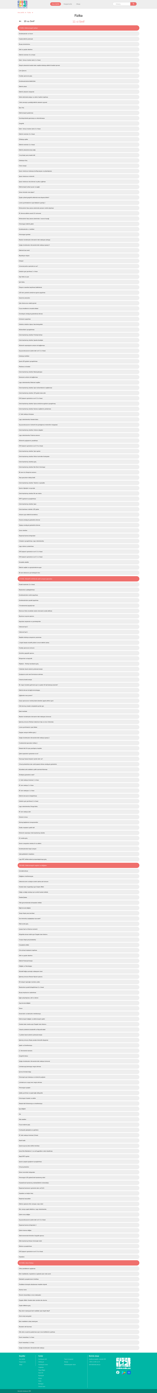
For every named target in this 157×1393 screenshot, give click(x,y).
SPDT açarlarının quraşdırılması (27, 499)
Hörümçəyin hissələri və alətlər (27, 1098)
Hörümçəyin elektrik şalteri (26, 224)
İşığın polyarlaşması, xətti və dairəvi (28, 998)
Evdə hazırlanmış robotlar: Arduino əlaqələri (31, 430)
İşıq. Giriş (21, 107)
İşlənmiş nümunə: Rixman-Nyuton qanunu (30, 976)
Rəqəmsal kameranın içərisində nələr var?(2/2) (31, 1188)
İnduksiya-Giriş (23, 160)
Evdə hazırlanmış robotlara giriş (27, 462)
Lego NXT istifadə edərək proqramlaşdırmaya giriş (32, 859)
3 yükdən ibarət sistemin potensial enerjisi (30, 1035)
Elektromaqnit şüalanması (26, 113)
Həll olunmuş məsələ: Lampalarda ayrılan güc (31, 706)
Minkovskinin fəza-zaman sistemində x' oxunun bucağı (34, 218)
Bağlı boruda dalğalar (25, 908)
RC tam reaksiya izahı (25, 812)
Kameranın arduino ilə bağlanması (28, 377)
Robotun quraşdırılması (25, 1246)
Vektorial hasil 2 (23, 627)
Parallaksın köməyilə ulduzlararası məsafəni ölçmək (33, 1284)
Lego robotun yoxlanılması (26, 546)
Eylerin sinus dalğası (24, 1214)
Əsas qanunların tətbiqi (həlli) (27, 477)
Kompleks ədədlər (24, 562)
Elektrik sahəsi (23, 86)
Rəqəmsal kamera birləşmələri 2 (27, 1225)
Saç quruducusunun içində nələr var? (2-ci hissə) (32, 1220)
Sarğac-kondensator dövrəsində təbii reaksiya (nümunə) (34, 1061)
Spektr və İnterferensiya (25, 1045)
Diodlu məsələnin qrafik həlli (27, 827)
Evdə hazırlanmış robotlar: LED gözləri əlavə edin (32, 393)
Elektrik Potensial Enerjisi (26, 961)
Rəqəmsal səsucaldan (25, 1198)
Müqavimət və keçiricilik (25, 658)
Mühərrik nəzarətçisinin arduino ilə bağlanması (32, 345)
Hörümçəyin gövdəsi (24, 234)
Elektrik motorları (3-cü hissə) (27, 55)
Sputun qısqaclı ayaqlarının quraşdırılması (30, 1161)
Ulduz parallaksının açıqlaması (27, 1268)
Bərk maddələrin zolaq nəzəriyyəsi (28, 1321)
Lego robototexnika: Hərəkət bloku (28, 419)
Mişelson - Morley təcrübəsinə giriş (28, 664)
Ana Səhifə (56, 4)
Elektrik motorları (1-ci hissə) (27, 144)
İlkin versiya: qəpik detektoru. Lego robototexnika (32, 1209)
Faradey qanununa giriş (25, 76)
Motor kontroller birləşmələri (27, 1172)
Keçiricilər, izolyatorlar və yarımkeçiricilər (30, 621)
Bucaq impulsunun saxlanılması (27, 992)
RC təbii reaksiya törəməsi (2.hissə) (28, 1135)
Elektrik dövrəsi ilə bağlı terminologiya (29, 690)
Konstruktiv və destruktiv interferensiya (30, 1013)
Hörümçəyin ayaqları (24, 1087)
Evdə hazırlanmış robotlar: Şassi (27, 504)
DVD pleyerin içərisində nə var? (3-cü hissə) (31, 1251)
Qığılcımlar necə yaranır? (25, 695)
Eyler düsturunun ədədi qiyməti (27, 303)
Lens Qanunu (22, 70)
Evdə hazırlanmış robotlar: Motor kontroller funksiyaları (34, 456)
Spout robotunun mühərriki (26, 176)
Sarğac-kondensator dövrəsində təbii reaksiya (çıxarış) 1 (34, 738)
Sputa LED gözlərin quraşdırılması (28, 361)
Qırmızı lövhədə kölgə (25, 1072)
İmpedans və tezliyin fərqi (26, 1193)
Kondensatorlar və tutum (26, 33)
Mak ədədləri (22, 1119)
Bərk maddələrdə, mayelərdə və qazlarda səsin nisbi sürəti (35, 1274)
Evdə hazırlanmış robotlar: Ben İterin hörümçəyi (32, 467)
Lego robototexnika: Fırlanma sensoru (29, 435)
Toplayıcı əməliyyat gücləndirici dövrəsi (29, 525)
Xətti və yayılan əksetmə (25, 49)
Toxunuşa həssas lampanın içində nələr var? (31, 759)
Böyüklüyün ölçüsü (24, 255)
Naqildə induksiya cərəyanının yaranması (30, 637)
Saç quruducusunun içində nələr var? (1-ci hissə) (32, 351)
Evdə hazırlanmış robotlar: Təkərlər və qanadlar (32, 483)
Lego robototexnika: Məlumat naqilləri (29, 382)
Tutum (20, 1008)
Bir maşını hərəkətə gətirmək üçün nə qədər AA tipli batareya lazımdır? (38, 685)
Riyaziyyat (41, 1375)
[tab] (78, 28)
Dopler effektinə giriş (24, 1305)
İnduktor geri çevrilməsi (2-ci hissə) (28, 801)
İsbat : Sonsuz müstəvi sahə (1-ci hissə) (30, 60)
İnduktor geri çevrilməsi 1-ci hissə (28, 271)
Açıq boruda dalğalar (24, 1003)
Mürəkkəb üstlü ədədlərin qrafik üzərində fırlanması (33, 769)
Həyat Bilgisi (41, 1370)
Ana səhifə (21, 12)
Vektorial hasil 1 (23, 632)
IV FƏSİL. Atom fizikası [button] (26, 1263)
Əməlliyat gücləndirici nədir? (26, 775)
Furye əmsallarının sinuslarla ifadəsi (28, 308)
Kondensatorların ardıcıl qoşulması (28, 595)
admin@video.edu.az (94, 1364)
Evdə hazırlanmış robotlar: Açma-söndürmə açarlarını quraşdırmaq (37, 403)
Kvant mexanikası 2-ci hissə (26, 1337)
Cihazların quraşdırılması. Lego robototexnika (31, 541)
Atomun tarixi (23, 1289)
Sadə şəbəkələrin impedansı (26, 854)
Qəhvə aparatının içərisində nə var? (28, 753)
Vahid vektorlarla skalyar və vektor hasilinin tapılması (33, 97)
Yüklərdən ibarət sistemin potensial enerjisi (31, 669)
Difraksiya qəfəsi (23, 139)
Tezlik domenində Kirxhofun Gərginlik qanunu (31, 1235)
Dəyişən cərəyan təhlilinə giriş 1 (27, 732)
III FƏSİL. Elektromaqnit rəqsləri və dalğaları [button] (33, 865)
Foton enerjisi (22, 166)
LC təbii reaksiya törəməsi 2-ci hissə (29, 780)
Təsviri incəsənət (68, 1359)
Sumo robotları (23, 530)
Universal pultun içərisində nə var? (28, 266)
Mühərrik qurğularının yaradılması (28, 440)
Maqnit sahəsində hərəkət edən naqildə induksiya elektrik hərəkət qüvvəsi (39, 65)
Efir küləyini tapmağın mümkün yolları (29, 982)
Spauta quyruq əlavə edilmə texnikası (29, 1146)
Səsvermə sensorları (24, 298)
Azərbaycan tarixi (43, 1364)
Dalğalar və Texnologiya (25, 966)
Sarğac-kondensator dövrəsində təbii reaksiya (31, 1348)
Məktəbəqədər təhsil (70, 1364)
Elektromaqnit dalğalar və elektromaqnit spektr (32, 1019)
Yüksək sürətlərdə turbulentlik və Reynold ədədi (32, 1029)
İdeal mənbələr (23, 711)
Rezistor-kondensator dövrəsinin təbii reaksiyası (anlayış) (34, 240)
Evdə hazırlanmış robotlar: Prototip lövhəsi (30, 335)
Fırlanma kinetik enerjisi (25, 679)
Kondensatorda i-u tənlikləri (26, 229)
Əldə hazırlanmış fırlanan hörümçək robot (30, 1241)
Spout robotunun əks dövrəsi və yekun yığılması (32, 181)
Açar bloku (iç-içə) (24, 277)
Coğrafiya (41, 1367)
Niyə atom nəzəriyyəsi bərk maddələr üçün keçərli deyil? (34, 1311)
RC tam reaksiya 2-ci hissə (26, 785)
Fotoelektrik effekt (24, 945)
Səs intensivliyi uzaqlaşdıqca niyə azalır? (30, 918)
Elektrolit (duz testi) (24, 250)
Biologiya (40, 1384)
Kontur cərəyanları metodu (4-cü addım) (30, 843)
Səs (20, 1114)
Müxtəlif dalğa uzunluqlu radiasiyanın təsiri (31, 971)
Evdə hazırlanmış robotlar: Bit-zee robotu (30, 493)
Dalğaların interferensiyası (26, 876)
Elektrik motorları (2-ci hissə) (27, 134)
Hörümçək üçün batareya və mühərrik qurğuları (32, 1077)
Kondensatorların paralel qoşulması (28, 600)
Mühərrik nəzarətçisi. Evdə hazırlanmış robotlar (32, 833)
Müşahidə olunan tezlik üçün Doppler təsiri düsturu (33, 934)
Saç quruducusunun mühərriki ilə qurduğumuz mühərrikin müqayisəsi (38, 425)
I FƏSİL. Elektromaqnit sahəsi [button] (28, 28)
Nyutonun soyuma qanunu (26, 616)
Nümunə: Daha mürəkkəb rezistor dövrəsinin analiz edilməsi (35, 611)
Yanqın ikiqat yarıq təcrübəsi (26, 913)
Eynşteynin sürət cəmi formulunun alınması (31, 674)
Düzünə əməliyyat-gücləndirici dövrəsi (29, 520)
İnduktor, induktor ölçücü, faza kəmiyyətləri (31, 324)
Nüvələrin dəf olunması (25, 1326)
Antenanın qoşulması (25, 319)
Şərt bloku (22, 282)
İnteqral (21, 261)
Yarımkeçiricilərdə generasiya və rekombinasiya (32, 118)
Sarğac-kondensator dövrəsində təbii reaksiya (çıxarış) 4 (34, 245)
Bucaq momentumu (24, 44)
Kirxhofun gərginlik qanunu (26, 653)
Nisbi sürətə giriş (23, 924)
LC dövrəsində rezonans (25, 1050)
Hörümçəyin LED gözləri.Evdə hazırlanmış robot (32, 1177)
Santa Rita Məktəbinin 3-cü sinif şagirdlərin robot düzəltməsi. (36, 1151)
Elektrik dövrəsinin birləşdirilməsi (28, 796)
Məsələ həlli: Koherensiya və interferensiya (30, 1103)
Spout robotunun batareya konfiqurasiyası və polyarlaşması (35, 171)
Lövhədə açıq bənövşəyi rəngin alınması (30, 1066)
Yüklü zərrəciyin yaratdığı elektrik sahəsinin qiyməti (33, 102)
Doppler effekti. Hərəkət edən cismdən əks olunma (33, 1300)
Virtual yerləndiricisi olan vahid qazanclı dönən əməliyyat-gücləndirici (38, 764)
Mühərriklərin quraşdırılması (26, 329)
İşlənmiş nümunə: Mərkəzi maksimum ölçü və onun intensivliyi (36, 722)
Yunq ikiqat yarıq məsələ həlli (27, 155)
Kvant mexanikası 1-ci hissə (26, 1342)
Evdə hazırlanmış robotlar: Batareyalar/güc (30, 372)
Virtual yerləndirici (24, 1167)
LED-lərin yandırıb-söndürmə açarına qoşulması (32, 292)
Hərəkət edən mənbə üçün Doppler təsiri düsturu (32, 1024)
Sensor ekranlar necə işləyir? (26, 192)
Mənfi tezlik (22, 1140)
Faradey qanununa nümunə (26, 648)
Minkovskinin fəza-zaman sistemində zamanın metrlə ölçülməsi (36, 208)
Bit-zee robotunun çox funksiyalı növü (29, 573)
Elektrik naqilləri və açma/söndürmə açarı (30, 567)
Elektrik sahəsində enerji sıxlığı (27, 150)
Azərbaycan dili (42, 1359)
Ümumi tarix (41, 1386)
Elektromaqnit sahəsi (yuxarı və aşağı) (29, 187)
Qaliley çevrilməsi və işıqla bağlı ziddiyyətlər (31, 1093)
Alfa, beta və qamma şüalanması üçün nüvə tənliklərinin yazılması (37, 1332)
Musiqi (66, 1362)
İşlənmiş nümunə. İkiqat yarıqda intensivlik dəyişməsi (33, 1040)
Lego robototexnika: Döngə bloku (28, 806)
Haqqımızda (68, 4)
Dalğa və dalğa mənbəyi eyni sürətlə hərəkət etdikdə (33, 892)
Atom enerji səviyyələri (25, 1316)
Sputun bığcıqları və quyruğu (27, 488)
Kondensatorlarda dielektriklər (27, 81)
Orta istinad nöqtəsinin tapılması (28, 950)
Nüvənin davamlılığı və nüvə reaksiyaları (30, 1295)
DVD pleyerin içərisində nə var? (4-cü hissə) (31, 446)
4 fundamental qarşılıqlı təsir (27, 605)
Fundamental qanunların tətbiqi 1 (28, 743)
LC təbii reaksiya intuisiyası (26, 414)
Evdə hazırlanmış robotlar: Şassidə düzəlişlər (31, 340)
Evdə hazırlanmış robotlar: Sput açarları (29, 451)
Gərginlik (21, 123)
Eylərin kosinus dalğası (25, 1230)
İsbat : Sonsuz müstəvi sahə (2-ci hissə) (30, 129)
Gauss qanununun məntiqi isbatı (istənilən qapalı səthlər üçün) (36, 701)
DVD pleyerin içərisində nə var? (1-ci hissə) (30, 557)
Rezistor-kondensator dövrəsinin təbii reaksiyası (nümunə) (35, 716)
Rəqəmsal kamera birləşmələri (27, 536)
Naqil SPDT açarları (24, 1156)
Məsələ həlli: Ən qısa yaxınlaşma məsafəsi (30, 748)
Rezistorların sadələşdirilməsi (27, 590)
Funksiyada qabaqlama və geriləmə (28, 1130)
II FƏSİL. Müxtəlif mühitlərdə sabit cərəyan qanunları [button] (35, 579)
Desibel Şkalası (23, 897)
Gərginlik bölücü (23, 1056)
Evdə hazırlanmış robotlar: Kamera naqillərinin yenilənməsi (35, 409)
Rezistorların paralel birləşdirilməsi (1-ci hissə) (31, 987)
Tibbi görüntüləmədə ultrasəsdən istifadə (30, 902)
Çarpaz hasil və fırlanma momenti (28, 929)
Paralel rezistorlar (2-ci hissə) (27, 584)
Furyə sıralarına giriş (24, 1124)
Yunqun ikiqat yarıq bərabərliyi (27, 939)
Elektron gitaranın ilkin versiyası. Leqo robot (31, 1204)
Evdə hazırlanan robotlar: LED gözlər (29, 509)
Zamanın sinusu (23, 817)
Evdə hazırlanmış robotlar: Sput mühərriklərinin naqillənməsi (35, 388)
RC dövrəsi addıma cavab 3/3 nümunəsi (30, 213)
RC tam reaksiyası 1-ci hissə (26, 790)
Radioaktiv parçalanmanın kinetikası (29, 1279)
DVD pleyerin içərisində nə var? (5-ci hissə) (30, 398)
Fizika (29, 12)
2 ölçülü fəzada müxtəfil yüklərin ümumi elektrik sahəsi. (34, 642)
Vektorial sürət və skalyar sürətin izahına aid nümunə (33, 881)
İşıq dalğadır (22, 1109)
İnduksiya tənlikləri (24, 356)
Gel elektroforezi (23, 871)
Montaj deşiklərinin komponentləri (28, 822)
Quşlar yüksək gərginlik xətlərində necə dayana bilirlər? (34, 197)
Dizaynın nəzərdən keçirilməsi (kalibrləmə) (30, 287)
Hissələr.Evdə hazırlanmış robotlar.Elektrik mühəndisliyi (34, 1183)
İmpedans (21, 1257)
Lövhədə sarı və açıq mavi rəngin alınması (30, 1082)
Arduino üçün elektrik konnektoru (28, 514)
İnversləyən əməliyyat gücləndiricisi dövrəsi (31, 314)
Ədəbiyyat (41, 1362)
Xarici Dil (40, 1373)
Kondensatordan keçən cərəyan (27, 849)
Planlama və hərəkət (24, 366)
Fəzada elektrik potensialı (26, 39)
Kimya (40, 1378)
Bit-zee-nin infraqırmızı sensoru (27, 472)
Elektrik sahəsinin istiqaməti (26, 92)
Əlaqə (78, 4)
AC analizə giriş (23, 838)
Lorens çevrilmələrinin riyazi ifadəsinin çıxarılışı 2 (32, 203)
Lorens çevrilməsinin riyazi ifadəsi (28, 727)
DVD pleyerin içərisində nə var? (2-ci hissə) (30, 551)
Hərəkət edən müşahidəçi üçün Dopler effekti (31, 887)
